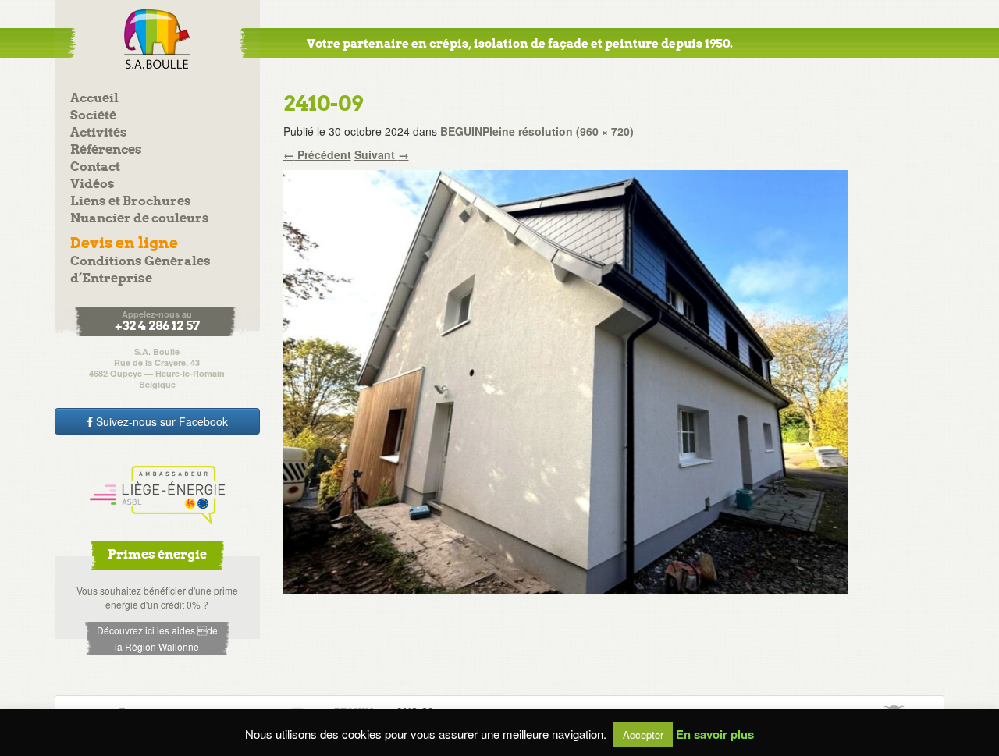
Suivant (381, 154)
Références (106, 150)
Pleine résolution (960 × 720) (558, 131)
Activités (98, 133)
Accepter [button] (643, 734)
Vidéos (92, 184)
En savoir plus (715, 734)
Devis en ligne (124, 244)
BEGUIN (461, 131)
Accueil (94, 98)
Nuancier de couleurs (139, 218)
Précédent (317, 154)
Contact (95, 167)
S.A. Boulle (157, 39)
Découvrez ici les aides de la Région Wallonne (157, 638)
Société (93, 115)
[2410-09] (565, 380)
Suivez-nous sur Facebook (160, 421)
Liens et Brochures (130, 201)
